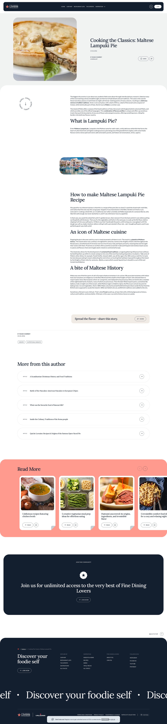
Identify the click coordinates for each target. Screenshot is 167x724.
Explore (24, 649)
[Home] (12, 5)
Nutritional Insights (34, 342)
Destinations (64, 665)
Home (63, 6)
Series (85, 663)
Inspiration (99, 6)
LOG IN (113, 719)
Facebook (133, 660)
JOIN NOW (105, 719)
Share (142, 319)
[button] (151, 6)
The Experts (90, 6)
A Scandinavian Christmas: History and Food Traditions (51, 376)
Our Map (69, 6)
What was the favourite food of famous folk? (46, 405)
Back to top (153, 634)
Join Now (84, 600)
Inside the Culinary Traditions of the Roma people (49, 419)
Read (29, 525)
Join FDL (109, 660)
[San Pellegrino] (40, 716)
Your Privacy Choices (112, 714)
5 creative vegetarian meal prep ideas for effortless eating (76, 515)
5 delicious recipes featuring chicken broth (35, 515)
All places (63, 668)
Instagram (133, 657)
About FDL (110, 657)
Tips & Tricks (88, 665)
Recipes (86, 660)
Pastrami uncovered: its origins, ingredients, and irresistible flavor (115, 516)
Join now (25, 670)
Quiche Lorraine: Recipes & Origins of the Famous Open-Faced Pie (55, 433)
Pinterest (133, 666)
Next (145, 468)
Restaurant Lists (79, 6)
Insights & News (89, 657)
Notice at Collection (129, 714)
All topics (87, 668)
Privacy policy (99, 714)
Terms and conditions (84, 714)
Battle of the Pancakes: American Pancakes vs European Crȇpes (54, 391)
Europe (21, 342)
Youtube (132, 663)
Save (144, 58)
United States (145, 714)
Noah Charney (97, 57)
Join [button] (157, 6)
